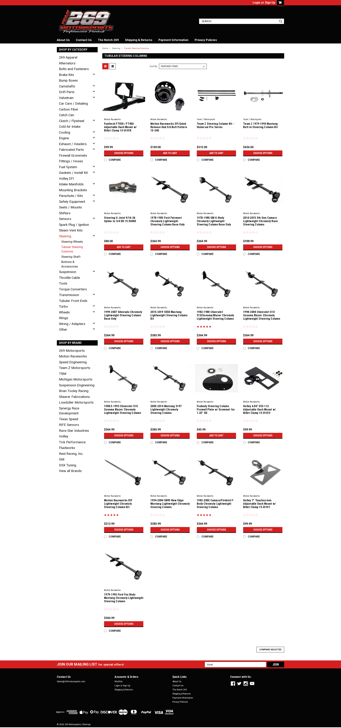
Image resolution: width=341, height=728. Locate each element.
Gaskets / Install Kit (73, 173)
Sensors (65, 219)
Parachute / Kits (71, 196)
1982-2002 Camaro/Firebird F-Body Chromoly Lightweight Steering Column (215, 504)
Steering (65, 236)
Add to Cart (170, 153)
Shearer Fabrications (74, 397)
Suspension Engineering (76, 385)
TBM (62, 374)
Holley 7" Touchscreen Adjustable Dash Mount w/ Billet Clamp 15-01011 (259, 504)
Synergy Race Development (69, 410)
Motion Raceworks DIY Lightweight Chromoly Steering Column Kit (118, 504)
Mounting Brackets (73, 190)
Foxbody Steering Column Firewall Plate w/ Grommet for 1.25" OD (216, 409)
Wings (63, 318)
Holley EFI (66, 179)
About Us (63, 40)
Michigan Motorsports (75, 379)
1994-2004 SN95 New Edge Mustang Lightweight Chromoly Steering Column (170, 504)
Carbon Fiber (68, 109)
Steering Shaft (70, 256)
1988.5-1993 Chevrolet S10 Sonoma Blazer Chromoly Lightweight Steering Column (122, 409)
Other (63, 329)
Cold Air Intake (69, 127)
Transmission (69, 295)
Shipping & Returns (138, 40)
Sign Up (270, 2)
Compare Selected (270, 649)
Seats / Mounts (70, 207)
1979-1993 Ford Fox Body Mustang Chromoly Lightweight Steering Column (123, 598)
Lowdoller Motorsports (76, 402)
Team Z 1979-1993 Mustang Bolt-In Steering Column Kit (260, 125)
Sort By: (154, 66)
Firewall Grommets (73, 155)
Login (256, 2)
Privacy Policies (206, 40)
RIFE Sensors (69, 425)
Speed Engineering (73, 362)
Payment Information (173, 40)
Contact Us (84, 40)
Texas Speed (68, 419)
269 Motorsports (72, 351)
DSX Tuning (67, 465)
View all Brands (70, 471)
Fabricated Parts (71, 150)
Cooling (64, 132)
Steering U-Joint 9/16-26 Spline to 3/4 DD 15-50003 (120, 219)
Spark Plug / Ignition (74, 225)
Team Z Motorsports (74, 368)
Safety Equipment (72, 202)
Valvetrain (66, 98)
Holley (63, 436)
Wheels (64, 312)
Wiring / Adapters (72, 324)
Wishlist (119, 681)
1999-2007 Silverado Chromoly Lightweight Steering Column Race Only (123, 315)
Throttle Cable (69, 278)
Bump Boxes (68, 80)
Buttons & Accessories (69, 264)
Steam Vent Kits (71, 230)
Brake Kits (66, 75)
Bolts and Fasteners (74, 69)
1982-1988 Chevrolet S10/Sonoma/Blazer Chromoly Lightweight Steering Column (215, 315)
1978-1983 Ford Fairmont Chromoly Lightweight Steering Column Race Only (167, 221)
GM (61, 459)
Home (105, 48)
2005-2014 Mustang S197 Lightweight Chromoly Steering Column (166, 409)
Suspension (67, 272)
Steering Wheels (72, 241)
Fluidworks (67, 448)
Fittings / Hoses (71, 161)
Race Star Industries (74, 431)
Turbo (63, 306)
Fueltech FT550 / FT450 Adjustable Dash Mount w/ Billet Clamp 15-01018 (120, 127)
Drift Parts (66, 92)
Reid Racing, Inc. (71, 454)
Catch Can (66, 115)
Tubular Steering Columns (72, 249)
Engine (64, 138)
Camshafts (67, 86)
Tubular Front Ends (73, 301)
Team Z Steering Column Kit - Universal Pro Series (215, 125)
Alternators (67, 63)
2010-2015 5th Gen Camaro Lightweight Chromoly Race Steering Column (260, 221)
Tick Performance (72, 442)
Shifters (65, 213)
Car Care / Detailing (73, 103)
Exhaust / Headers (73, 144)
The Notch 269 (108, 40)
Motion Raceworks (73, 356)
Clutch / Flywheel (71, 121)
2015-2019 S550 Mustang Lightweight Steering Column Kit (168, 315)
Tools (63, 283)
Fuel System (68, 167)
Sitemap (86, 724)
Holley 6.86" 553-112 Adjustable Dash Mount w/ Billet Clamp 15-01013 (259, 409)
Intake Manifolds (71, 184)
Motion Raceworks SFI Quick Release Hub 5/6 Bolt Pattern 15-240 (168, 127)
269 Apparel (68, 57)
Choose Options (123, 153)
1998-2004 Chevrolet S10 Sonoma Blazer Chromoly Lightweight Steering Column (261, 315)
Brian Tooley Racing (73, 391)
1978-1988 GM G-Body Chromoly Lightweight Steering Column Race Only (214, 221)
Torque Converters (73, 289)
